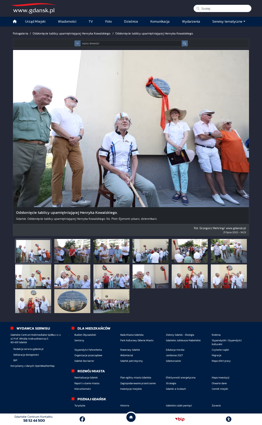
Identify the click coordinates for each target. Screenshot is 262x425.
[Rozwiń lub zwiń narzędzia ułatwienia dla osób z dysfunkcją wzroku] (228, 419)
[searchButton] (185, 43)
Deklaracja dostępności (26, 355)
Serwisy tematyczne (227, 21)
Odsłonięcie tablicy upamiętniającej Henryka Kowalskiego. (72, 33)
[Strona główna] (15, 21)
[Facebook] (82, 419)
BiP (15, 360)
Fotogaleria (20, 33)
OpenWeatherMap (44, 366)
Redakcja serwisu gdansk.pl (28, 349)
